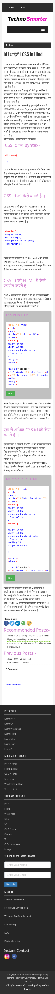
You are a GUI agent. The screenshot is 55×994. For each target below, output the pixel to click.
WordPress (9, 814)
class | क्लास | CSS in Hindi (19, 659)
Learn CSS (9, 739)
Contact (23, 7)
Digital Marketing (12, 941)
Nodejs (7, 849)
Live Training (10, 924)
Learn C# (8, 723)
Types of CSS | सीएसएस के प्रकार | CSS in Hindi (28, 636)
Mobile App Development (16, 908)
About (44, 974)
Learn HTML (10, 734)
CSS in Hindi (10, 774)
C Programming (12, 844)
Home (11, 7)
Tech (6, 839)
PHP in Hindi (10, 763)
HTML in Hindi (11, 769)
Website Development (15, 899)
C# (5, 824)
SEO (6, 933)
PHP (6, 803)
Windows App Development (17, 916)
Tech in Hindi (10, 789)
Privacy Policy (29, 978)
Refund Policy (14, 978)
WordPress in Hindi (13, 784)
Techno (9, 45)
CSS (6, 819)
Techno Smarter (32, 974)
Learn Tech (9, 744)
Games (8, 834)
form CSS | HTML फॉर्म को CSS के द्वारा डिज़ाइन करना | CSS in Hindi (29, 645)
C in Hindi (9, 779)
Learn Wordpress (12, 729)
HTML (7, 809)
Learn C (8, 749)
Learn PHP (9, 718)
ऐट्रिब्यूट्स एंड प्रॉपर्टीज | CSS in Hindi (22, 639)
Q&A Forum (10, 829)
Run (10, 393)
